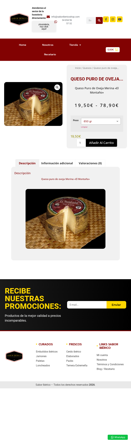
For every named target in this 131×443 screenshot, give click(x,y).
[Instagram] (113, 19)
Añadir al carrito (101, 143)
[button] (57, 87)
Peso (76, 120)
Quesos (87, 68)
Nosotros (47, 45)
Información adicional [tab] (57, 163)
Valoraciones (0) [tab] (90, 163)
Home (22, 45)
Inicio (78, 68)
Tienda (73, 45)
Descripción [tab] (27, 163)
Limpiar (84, 127)
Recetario (50, 54)
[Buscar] (99, 20)
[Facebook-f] (106, 19)
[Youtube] (120, 19)
